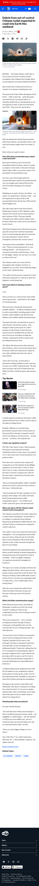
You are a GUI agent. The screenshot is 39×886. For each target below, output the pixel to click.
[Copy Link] (26, 38)
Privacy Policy (5, 874)
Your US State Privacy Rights (23, 876)
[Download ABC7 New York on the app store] (6, 867)
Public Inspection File (27, 878)
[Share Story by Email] (22, 38)
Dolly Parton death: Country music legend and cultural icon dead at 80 (19, 3)
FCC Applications (6, 880)
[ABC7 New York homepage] (8, 8)
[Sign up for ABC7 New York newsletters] (18, 862)
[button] (3, 9)
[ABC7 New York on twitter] (9, 862)
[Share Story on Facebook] (3, 38)
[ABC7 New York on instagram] (13, 862)
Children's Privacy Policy (8, 876)
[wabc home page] (5, 833)
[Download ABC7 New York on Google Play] (17, 867)
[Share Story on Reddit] (12, 38)
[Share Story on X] (8, 38)
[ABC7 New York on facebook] (4, 862)
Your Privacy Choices (16, 874)
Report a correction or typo (10, 747)
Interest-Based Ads (15, 878)
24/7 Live (15, 9)
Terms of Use (5, 878)
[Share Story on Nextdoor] (17, 38)
